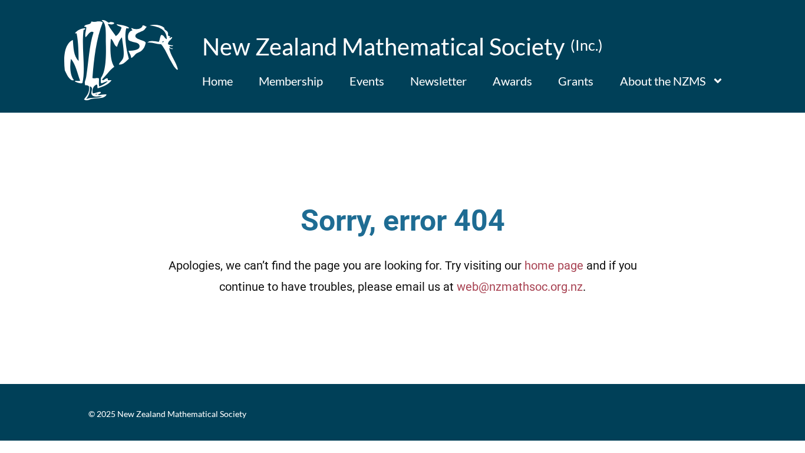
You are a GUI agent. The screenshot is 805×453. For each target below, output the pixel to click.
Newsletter (438, 81)
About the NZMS (663, 81)
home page (553, 265)
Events (366, 81)
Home (217, 81)
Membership (291, 81)
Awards (512, 81)
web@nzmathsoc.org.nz (520, 287)
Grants (575, 81)
